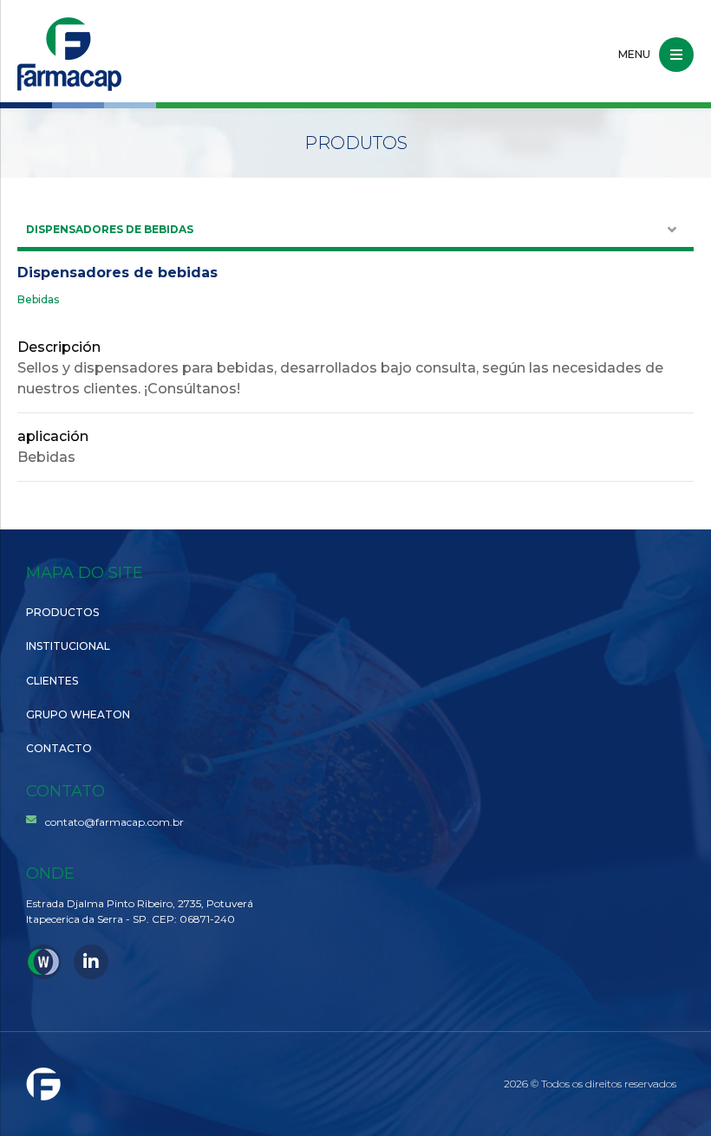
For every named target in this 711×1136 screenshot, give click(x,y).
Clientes (52, 680)
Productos (62, 612)
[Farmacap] (69, 54)
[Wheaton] (43, 962)
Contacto (59, 748)
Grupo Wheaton (78, 714)
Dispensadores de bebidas (109, 229)
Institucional (68, 645)
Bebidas (38, 300)
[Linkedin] (91, 962)
